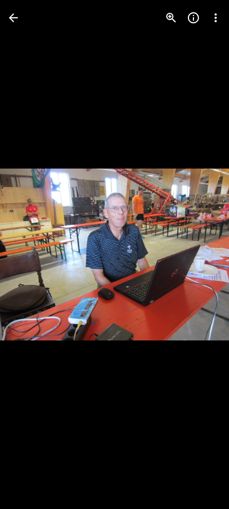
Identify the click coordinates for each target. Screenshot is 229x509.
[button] (31, 254)
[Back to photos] (13, 17)
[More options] (216, 18)
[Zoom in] (171, 18)
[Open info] (193, 18)
